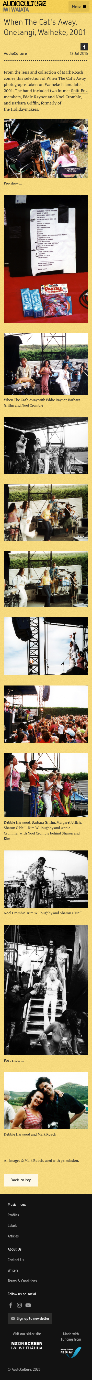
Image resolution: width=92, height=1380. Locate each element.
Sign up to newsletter (33, 1318)
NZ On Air (71, 1352)
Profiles (13, 1215)
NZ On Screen (27, 1345)
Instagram (19, 1305)
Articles (13, 1236)
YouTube (28, 1305)
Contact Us (16, 1260)
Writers (13, 1270)
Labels (12, 1226)
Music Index (17, 1204)
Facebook (84, 46)
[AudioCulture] (24, 6)
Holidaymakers (24, 109)
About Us (14, 1249)
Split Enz (79, 90)
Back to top (21, 1179)
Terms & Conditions (22, 1281)
